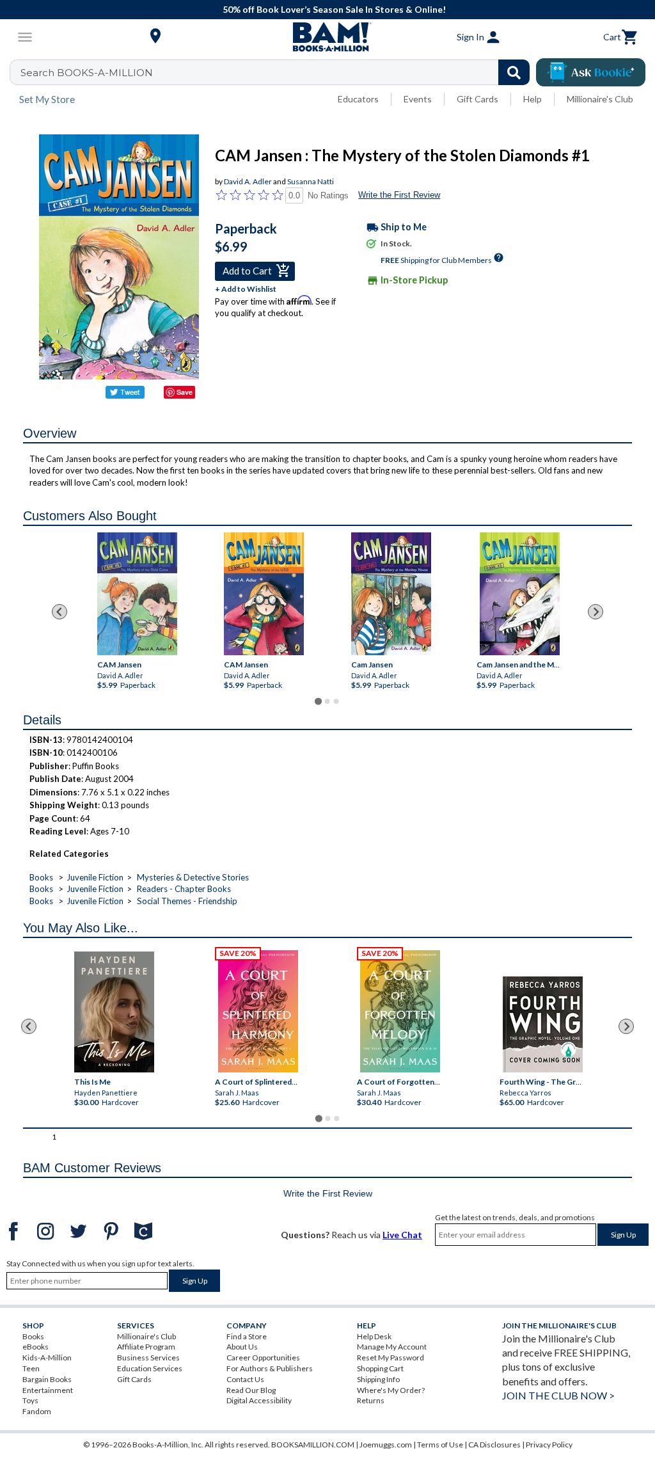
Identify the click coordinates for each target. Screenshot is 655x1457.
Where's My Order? (391, 1390)
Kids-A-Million (47, 1357)
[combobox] (278, 72)
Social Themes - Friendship (187, 901)
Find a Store (246, 1336)
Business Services (148, 1357)
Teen (31, 1368)
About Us (242, 1346)
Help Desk (374, 1336)
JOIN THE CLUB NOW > (558, 1395)
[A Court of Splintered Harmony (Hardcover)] (258, 1011)
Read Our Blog (251, 1390)
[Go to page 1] (318, 701)
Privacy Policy (549, 1444)
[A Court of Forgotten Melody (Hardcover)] (400, 1011)
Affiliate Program (146, 1346)
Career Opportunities (263, 1357)
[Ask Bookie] (590, 72)
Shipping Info (378, 1379)
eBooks (35, 1346)
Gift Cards (477, 98)
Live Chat (402, 1234)
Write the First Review (399, 195)
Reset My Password (390, 1357)
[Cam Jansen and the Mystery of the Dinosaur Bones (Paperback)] (520, 593)
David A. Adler (248, 181)
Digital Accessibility (259, 1400)
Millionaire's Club (600, 98)
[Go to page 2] (327, 701)
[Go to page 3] (336, 701)
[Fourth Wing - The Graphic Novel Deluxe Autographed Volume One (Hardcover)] (543, 1024)
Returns (370, 1400)
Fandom (36, 1411)
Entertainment (47, 1390)
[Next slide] (595, 611)
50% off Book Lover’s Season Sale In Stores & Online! (334, 9)
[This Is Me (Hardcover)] (114, 1011)
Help (532, 98)
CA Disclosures (494, 1444)
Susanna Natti (310, 181)
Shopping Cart (380, 1368)
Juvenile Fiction (95, 877)
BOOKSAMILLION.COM (312, 1444)
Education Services (149, 1368)
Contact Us (245, 1379)
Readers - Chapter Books (184, 889)
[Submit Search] (514, 72)
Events (418, 98)
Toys (30, 1400)
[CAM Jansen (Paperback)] (137, 593)
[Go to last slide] (59, 611)
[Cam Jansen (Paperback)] (391, 593)
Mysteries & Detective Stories (193, 877)
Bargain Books (47, 1379)
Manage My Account (392, 1346)
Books (41, 877)
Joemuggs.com (385, 1444)
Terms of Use (440, 1444)
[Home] (327, 37)
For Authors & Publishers (269, 1368)
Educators (358, 98)
